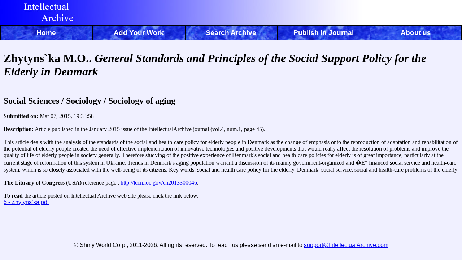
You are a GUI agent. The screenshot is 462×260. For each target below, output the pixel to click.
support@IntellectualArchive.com (346, 245)
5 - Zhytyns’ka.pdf (26, 202)
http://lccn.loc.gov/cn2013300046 (159, 182)
